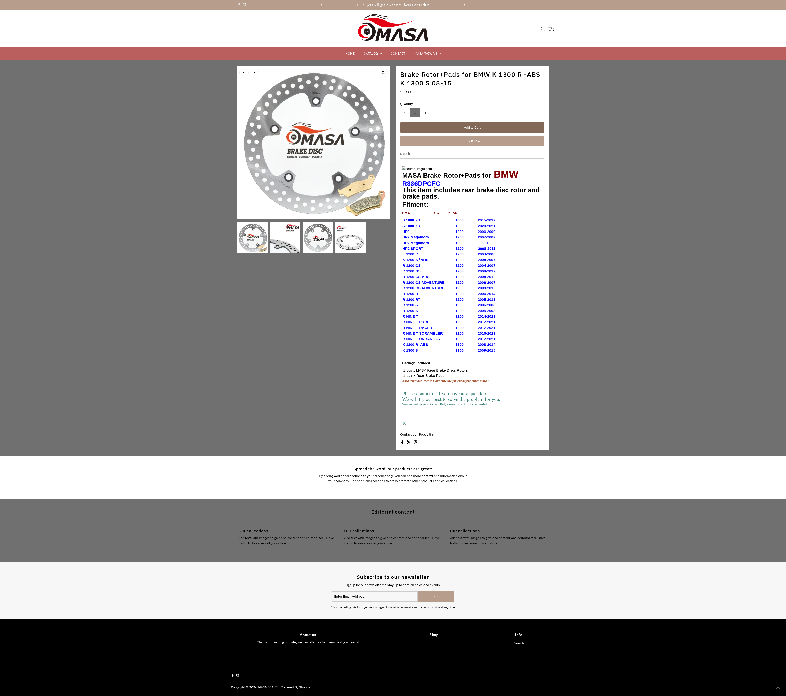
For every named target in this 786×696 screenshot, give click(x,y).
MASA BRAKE (268, 687)
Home (350, 53)
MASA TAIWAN (426, 53)
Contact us (408, 434)
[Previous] (321, 5)
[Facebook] (239, 5)
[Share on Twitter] (409, 443)
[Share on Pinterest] (415, 443)
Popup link (426, 434)
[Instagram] (244, 5)
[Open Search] (543, 29)
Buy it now (472, 141)
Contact (398, 53)
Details (405, 154)
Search (519, 643)
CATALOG (371, 53)
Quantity (406, 104)
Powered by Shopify (295, 687)
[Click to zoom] (383, 72)
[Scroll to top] (778, 688)
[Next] (464, 5)
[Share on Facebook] (402, 443)
